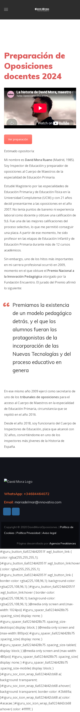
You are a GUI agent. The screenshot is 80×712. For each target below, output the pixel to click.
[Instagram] (16, 511)
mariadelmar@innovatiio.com (38, 502)
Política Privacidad (28, 533)
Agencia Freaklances (62, 543)
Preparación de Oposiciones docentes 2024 (34, 65)
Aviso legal (49, 533)
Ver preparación (18, 139)
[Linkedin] (7, 511)
